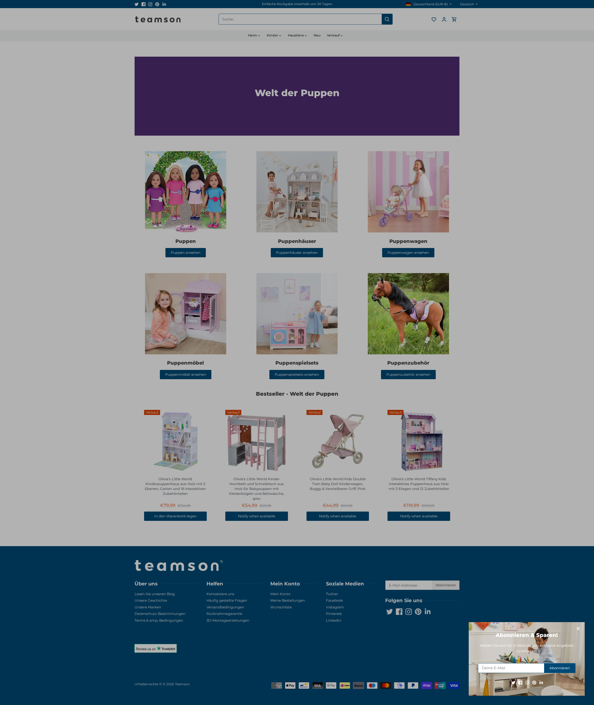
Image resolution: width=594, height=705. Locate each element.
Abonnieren (559, 668)
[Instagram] (527, 682)
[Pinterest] (534, 682)
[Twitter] (513, 682)
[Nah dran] (578, 628)
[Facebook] (520, 682)
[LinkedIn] (541, 682)
